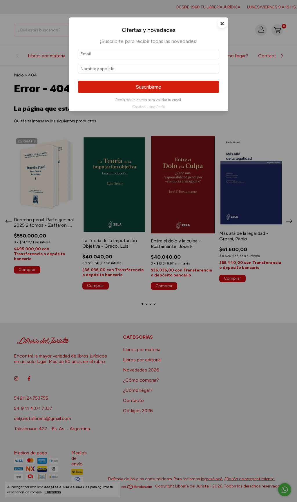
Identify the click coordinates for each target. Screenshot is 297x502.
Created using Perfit (148, 107)
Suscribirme (148, 87)
